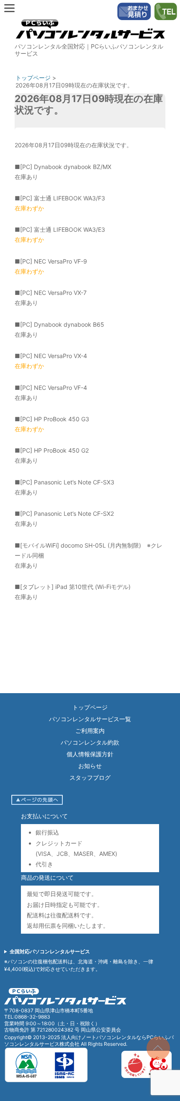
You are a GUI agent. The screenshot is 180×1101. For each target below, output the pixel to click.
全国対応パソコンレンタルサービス (50, 951)
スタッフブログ (90, 777)
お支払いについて (44, 815)
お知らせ (90, 765)
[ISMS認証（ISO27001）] (46, 1081)
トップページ (90, 707)
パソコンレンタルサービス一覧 (90, 718)
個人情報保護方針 (90, 754)
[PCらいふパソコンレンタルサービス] (90, 41)
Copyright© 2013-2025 (32, 1037)
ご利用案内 (90, 730)
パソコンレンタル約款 (90, 742)
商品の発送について (47, 877)
